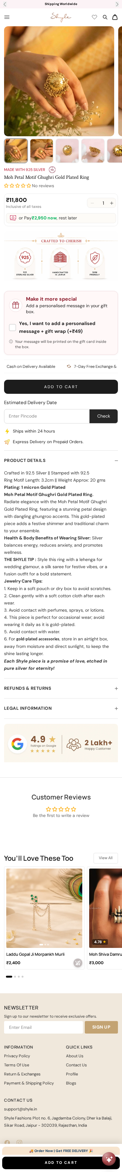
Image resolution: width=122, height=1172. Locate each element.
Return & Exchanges (22, 1074)
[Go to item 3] (67, 150)
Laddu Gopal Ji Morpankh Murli (35, 954)
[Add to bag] (78, 963)
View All (106, 857)
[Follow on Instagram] (19, 1142)
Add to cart (61, 386)
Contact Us (76, 1065)
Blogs (71, 1083)
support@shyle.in (20, 1109)
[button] (17, 186)
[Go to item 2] (41, 150)
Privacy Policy (17, 1056)
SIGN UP (101, 1027)
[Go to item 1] (16, 150)
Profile (72, 1074)
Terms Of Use (16, 1065)
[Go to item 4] (93, 150)
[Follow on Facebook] (7, 1142)
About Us (75, 1056)
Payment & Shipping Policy (29, 1083)
